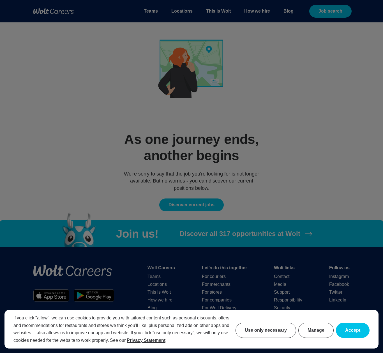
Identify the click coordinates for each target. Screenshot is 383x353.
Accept (352, 330)
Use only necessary (266, 330)
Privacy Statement (146, 340)
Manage (316, 330)
